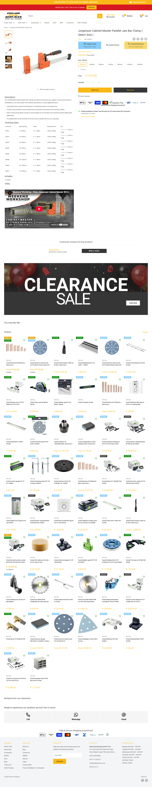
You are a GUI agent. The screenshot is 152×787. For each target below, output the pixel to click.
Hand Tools (21, 23)
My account (110, 17)
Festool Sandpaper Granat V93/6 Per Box (87, 640)
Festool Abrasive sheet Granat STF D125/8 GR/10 (63, 640)
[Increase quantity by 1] (99, 82)
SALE (54, 23)
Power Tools (8, 23)
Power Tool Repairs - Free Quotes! (33, 768)
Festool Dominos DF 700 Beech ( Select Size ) (111, 403)
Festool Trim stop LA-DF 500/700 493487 (135, 561)
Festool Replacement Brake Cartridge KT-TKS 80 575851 (110, 600)
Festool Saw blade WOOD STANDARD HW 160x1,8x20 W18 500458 (39, 601)
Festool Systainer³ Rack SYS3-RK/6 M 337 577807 (39, 679)
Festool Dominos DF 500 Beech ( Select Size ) (15, 364)
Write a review (94, 251)
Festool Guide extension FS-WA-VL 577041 (63, 600)
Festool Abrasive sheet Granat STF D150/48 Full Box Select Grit (111, 364)
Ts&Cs (25, 762)
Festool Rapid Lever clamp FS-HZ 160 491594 (16, 521)
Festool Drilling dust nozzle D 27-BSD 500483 (15, 600)
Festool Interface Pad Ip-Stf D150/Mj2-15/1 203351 (62, 482)
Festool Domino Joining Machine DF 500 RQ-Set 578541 (135, 443)
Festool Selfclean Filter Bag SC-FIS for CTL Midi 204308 (135, 403)
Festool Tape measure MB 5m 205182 (39, 403)
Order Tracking (82, 23)
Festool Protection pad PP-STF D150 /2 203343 (39, 443)
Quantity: (81, 82)
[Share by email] (145, 39)
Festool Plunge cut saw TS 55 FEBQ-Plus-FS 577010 (15, 403)
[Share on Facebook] (134, 39)
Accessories (35, 23)
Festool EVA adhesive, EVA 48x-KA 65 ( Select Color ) (39, 561)
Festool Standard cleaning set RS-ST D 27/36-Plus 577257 (111, 443)
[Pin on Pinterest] (137, 39)
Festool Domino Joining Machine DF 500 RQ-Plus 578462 (39, 521)
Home (6, 27)
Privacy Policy (27, 765)
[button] (82, 55)
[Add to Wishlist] (24, 340)
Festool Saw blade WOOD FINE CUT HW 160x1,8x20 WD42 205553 (87, 601)
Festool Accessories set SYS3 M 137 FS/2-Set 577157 (16, 679)
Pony (79, 39)
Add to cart (95, 90)
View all (145, 332)
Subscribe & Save (139, 2)
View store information (88, 116)
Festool (8, 360)
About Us (26, 746)
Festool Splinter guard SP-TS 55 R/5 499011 (87, 561)
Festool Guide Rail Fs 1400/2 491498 (14, 443)
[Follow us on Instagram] (146, 780)
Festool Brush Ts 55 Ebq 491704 (15, 639)
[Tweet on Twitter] (141, 39)
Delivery (25, 755)
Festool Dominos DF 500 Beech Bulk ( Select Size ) (87, 482)
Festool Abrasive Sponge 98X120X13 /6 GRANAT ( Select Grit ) (39, 640)
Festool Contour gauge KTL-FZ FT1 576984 (15, 482)
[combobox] (62, 16)
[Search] (99, 16)
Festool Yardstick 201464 (85, 402)
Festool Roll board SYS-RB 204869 (110, 640)
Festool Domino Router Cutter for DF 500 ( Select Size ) (64, 364)
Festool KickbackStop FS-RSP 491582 (135, 640)
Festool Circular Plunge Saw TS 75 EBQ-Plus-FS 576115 (135, 600)
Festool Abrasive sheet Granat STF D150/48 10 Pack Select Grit (39, 364)
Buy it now (130, 90)
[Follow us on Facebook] (142, 780)
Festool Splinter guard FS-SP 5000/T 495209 (62, 403)
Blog (24, 749)
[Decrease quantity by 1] (88, 82)
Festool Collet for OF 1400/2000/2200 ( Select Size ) (63, 443)
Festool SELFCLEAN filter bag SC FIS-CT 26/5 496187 (64, 521)
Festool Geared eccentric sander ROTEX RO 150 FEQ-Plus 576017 (16, 561)
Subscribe (59, 761)
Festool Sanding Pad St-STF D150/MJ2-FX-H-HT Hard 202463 (112, 561)
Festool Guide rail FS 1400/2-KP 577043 (111, 521)
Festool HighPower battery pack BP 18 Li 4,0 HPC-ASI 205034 (87, 521)
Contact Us (70, 23)
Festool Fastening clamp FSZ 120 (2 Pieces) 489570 (40, 482)
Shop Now (92, 7)
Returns (25, 759)
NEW (61, 23)
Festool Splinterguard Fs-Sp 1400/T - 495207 (86, 364)
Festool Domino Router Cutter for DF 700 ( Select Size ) (135, 521)
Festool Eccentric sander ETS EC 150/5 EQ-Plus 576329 (135, 482)
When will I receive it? (85, 51)
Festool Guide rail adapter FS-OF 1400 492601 (63, 561)
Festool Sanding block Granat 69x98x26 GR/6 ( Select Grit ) (86, 443)
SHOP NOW (133, 303)
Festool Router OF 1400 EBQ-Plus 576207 (112, 482)
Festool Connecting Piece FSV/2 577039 (135, 364)
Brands (47, 23)
